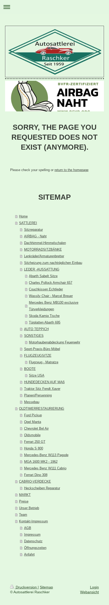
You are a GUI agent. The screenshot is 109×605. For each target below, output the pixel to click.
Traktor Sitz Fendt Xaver (42, 389)
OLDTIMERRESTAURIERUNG (41, 408)
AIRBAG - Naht (35, 236)
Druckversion (26, 587)
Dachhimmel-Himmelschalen (45, 243)
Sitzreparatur (33, 229)
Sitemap (46, 587)
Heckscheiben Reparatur (42, 488)
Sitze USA (36, 375)
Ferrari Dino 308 (35, 475)
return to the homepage (71, 170)
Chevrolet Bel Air (36, 428)
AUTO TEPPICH (36, 329)
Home (23, 216)
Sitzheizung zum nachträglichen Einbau (53, 263)
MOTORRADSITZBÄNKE (43, 249)
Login (94, 587)
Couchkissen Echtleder (46, 289)
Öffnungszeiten (35, 548)
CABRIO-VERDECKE (35, 481)
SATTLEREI (28, 223)
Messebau (31, 402)
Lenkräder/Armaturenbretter (44, 256)
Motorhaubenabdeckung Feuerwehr (54, 342)
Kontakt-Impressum (33, 521)
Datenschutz (33, 541)
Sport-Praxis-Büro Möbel (42, 349)
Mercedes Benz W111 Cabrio (45, 468)
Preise (23, 501)
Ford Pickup (33, 415)
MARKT (25, 495)
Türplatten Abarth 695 (44, 322)
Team (23, 515)
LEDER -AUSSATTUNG (41, 269)
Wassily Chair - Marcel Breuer (51, 296)
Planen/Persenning (38, 395)
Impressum (32, 534)
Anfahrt (29, 554)
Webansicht (89, 592)
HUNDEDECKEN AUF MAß (44, 382)
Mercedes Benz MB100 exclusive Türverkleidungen (53, 306)
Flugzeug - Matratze (43, 362)
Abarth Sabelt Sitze (43, 276)
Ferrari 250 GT (34, 442)
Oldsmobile (32, 435)
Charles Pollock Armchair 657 (50, 283)
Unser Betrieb (29, 508)
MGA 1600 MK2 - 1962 (41, 462)
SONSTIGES (34, 336)
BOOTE (30, 369)
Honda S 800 (33, 448)
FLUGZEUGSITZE (37, 355)
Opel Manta (32, 422)
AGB (27, 528)
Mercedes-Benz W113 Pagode (46, 455)
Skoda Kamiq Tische (44, 316)
